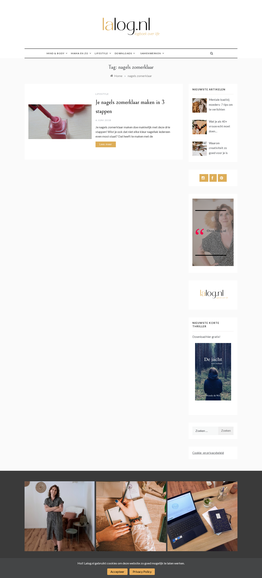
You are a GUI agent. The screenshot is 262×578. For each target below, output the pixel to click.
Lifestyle (101, 53)
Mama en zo (79, 53)
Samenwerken (150, 53)
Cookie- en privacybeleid (208, 452)
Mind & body (56, 53)
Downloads (123, 53)
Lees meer (105, 144)
